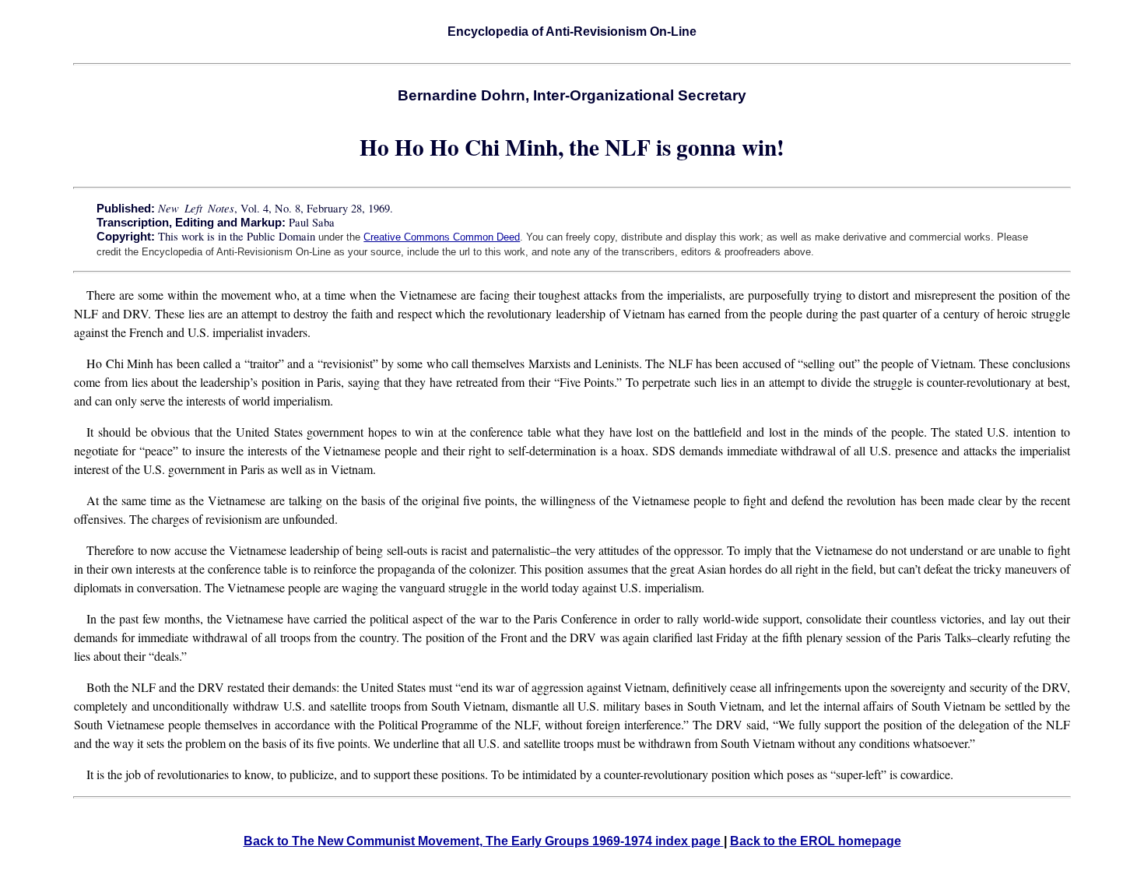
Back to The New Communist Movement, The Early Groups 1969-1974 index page (484, 841)
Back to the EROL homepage (815, 841)
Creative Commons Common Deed (441, 237)
